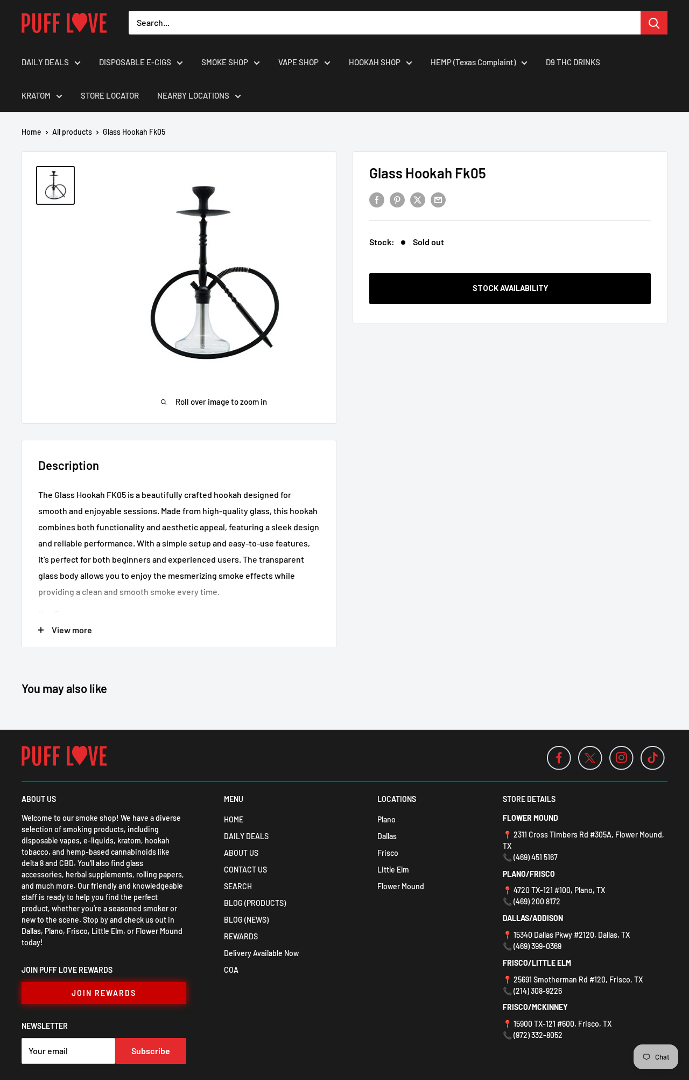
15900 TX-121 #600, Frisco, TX (562, 1023)
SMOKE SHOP (224, 62)
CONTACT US (245, 869)
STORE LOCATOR (110, 95)
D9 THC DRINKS (573, 62)
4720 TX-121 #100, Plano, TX (559, 890)
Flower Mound (400, 886)
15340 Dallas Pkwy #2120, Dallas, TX (572, 934)
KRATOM (36, 95)
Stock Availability (510, 288)
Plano (386, 819)
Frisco (387, 852)
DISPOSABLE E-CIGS (135, 62)
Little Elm (393, 869)
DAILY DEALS (45, 62)
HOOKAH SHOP (374, 62)
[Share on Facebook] (376, 199)
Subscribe (150, 1051)
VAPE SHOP (298, 62)
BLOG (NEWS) (246, 919)
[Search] (654, 22)
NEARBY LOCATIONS (193, 95)
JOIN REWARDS (104, 993)
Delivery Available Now (261, 953)
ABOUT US (241, 852)
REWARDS (241, 936)
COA (231, 969)
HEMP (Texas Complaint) (473, 62)
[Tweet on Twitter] (417, 199)
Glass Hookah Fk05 (427, 172)
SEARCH (238, 886)
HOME (233, 819)
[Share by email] (438, 199)
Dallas (387, 836)
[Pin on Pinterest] (397, 199)
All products (72, 131)
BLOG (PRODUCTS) (255, 903)
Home (31, 131)
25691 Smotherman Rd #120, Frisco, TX (578, 979)
